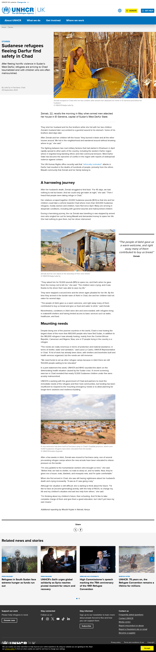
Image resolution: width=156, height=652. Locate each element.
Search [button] (112, 10)
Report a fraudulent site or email (133, 629)
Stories (10, 27)
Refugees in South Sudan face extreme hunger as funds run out (19, 583)
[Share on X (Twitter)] (75, 530)
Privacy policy (116, 642)
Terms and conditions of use (134, 642)
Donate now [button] (9, 620)
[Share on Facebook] (81, 530)
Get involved (53, 20)
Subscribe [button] (86, 626)
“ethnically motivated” (92, 164)
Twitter (52, 618)
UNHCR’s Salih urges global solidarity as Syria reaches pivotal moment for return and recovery (58, 584)
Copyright (150, 642)
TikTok (63, 618)
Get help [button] (149, 10)
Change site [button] (21, 2)
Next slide (151, 559)
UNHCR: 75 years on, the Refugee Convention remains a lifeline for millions (136, 583)
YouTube (58, 618)
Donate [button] (132, 10)
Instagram (47, 618)
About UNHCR (13, 20)
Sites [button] (120, 10)
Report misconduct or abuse (131, 625)
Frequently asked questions (131, 614)
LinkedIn (68, 618)
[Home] (18, 10)
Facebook (42, 618)
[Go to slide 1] (77, 599)
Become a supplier (127, 633)
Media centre (125, 622)
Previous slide (4, 559)
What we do (33, 20)
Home (4, 27)
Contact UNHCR (126, 618)
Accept (147, 648)
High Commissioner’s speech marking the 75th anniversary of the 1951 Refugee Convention (96, 584)
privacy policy (10, 649)
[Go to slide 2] (80, 599)
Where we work (75, 20)
